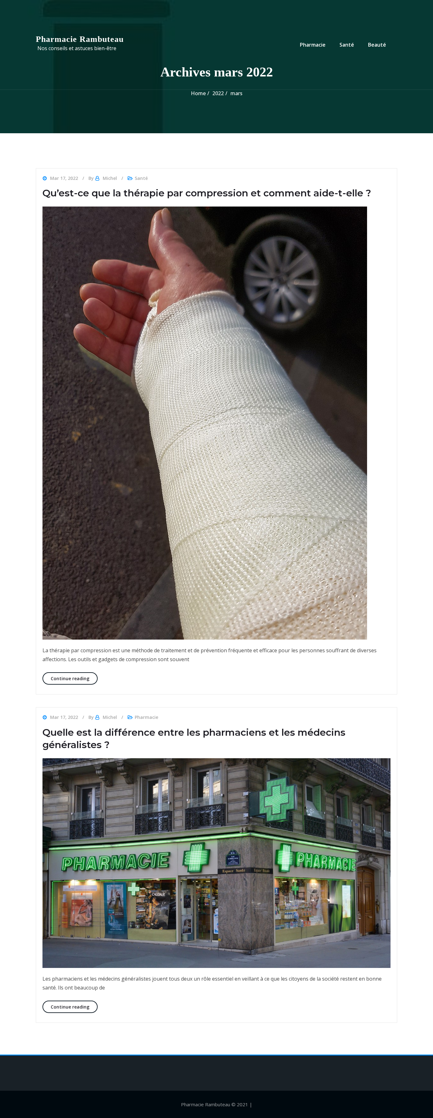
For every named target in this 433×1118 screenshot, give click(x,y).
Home (198, 93)
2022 (218, 93)
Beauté (377, 44)
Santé (346, 44)
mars (236, 93)
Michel (110, 178)
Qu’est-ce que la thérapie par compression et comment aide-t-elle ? (206, 193)
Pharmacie (313, 44)
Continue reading (74, 678)
